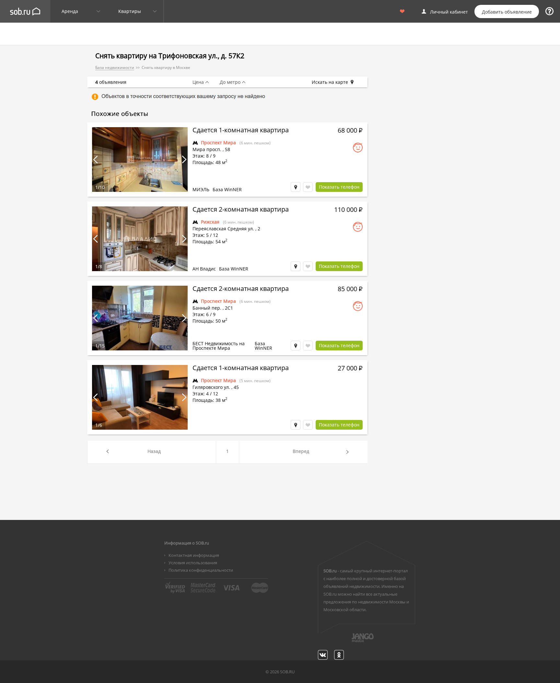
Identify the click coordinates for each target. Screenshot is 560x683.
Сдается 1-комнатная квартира (240, 130)
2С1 (229, 308)
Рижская (210, 222)
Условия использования (193, 563)
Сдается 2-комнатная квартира (240, 210)
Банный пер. (206, 308)
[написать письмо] (350, 641)
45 (236, 387)
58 (227, 149)
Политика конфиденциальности (201, 570)
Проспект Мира (218, 142)
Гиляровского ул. (211, 387)
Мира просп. (206, 149)
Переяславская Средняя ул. (223, 229)
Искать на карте (330, 82)
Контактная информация (194, 555)
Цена (198, 82)
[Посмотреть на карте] (295, 187)
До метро (230, 82)
